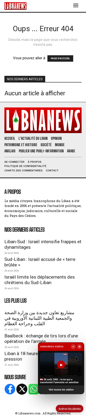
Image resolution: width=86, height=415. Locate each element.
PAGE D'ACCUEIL (60, 58)
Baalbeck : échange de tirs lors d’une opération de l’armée (41, 338)
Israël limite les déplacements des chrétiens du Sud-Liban (39, 279)
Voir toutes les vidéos (61, 389)
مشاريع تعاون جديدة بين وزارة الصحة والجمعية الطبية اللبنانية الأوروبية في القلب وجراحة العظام (39, 318)
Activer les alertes (69, 408)
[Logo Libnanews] (15, 6)
